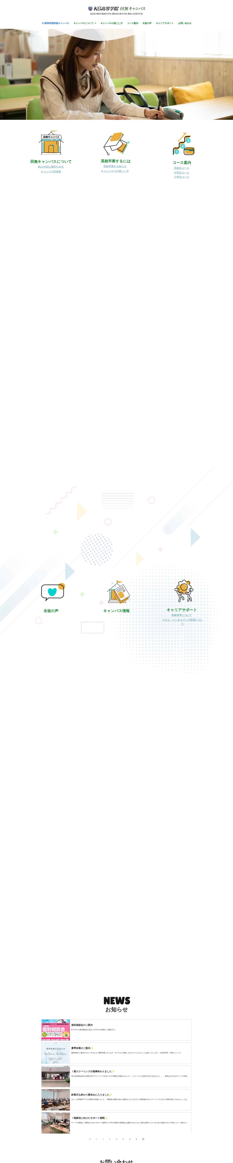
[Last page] (143, 1139)
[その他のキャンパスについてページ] (95, 23)
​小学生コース (181, 176)
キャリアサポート (182, 609)
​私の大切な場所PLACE (51, 166)
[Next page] (136, 1139)
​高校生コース (181, 168)
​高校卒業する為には (115, 166)
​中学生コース (181, 172)
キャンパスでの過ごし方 (115, 171)
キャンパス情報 (116, 610)
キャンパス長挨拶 (51, 171)
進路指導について (182, 615)
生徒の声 (51, 610)
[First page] (90, 1139)
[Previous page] (96, 1139)
